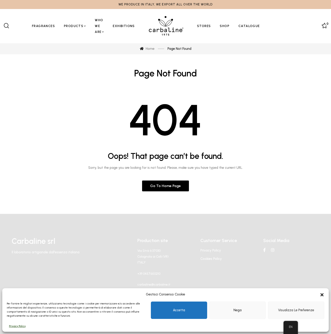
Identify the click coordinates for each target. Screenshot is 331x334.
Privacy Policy (17, 326)
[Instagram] (272, 250)
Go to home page (165, 186)
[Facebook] (264, 250)
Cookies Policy (211, 259)
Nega (238, 310)
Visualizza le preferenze (296, 310)
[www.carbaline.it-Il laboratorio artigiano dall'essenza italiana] (166, 26)
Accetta (179, 310)
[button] (322, 294)
